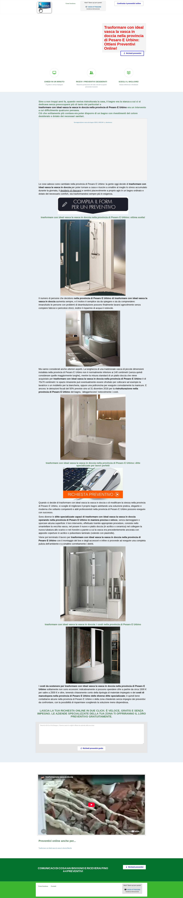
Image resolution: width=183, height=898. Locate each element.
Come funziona (70, 3)
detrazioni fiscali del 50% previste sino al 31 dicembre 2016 (78, 388)
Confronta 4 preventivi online (129, 3)
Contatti (53, 886)
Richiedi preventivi (133, 53)
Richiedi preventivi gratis (93, 748)
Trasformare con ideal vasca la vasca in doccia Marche (55, 848)
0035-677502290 (94, 7)
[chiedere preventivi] (93, 205)
